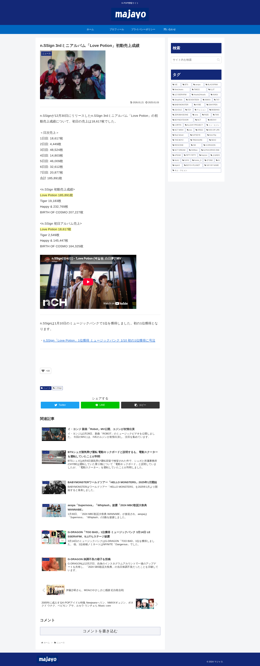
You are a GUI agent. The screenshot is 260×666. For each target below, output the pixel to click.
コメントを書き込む (100, 631)
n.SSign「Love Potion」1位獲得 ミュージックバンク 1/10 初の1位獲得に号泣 (99, 340)
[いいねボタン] (43, 371)
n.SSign (58, 388)
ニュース (47, 388)
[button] (218, 59)
